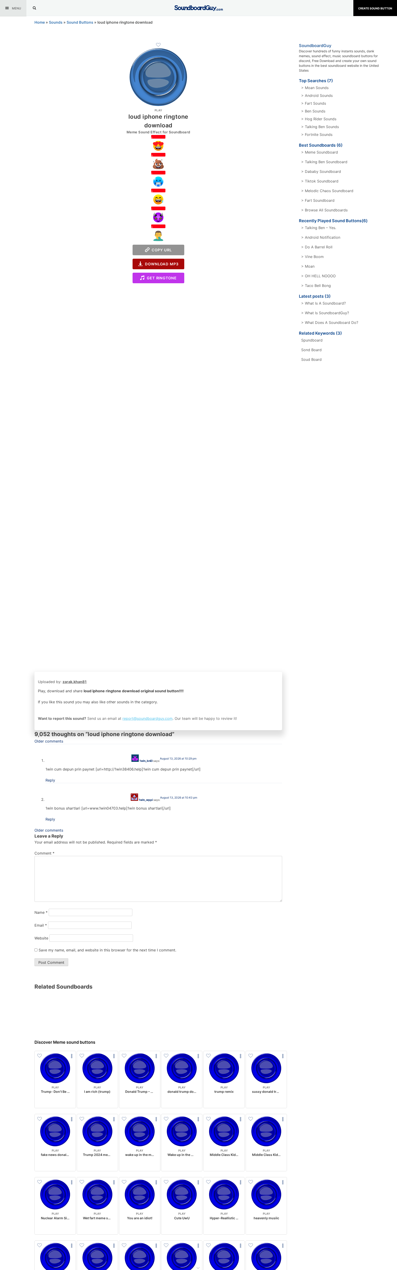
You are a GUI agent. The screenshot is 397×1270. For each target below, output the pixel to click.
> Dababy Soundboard (321, 171)
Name (41, 912)
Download (55, 1101)
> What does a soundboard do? (329, 322)
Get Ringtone (161, 278)
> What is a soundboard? (323, 303)
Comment (44, 853)
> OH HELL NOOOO (318, 276)
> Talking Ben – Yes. (318, 227)
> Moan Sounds (315, 87)
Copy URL (161, 250)
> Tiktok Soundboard (319, 181)
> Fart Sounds (313, 103)
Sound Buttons (80, 22)
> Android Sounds (317, 95)
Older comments (48, 741)
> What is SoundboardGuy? (325, 313)
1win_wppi (146, 800)
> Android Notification (320, 237)
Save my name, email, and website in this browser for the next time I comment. (107, 950)
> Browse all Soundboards (324, 210)
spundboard (312, 340)
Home (39, 22)
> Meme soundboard (319, 152)
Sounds (55, 22)
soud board (311, 359)
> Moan (308, 266)
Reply (50, 780)
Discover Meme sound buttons (64, 1042)
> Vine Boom (312, 256)
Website (41, 938)
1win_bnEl (146, 761)
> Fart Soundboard (318, 200)
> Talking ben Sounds (320, 126)
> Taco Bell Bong (316, 285)
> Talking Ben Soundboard (324, 162)
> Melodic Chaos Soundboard (327, 190)
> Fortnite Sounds (316, 134)
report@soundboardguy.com (147, 718)
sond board (311, 350)
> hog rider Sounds (318, 119)
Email (40, 925)
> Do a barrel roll (316, 247)
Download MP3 (161, 264)
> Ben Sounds (313, 111)
